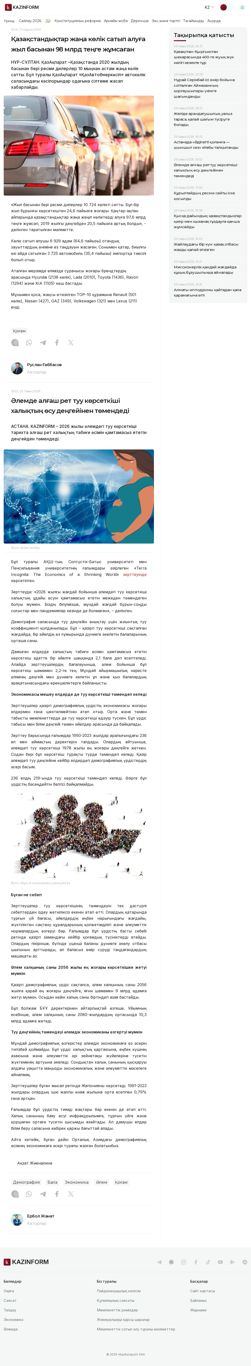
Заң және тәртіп (166, 21)
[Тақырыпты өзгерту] (227, 7)
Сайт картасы (202, 1291)
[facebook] (195, 1262)
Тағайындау (193, 21)
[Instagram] (15, 343)
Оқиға (9, 1291)
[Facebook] (57, 343)
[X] (71, 343)
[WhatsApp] (29, 343)
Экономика (76, 1182)
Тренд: (9, 21)
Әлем (101, 1182)
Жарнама (198, 1310)
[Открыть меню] (242, 7)
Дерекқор (140, 21)
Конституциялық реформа (77, 21)
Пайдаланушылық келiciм (119, 1291)
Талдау (10, 1310)
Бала (52, 1182)
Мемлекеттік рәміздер (117, 1310)
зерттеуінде (135, 574)
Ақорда (214, 21)
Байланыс (198, 1300)
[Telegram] (43, 343)
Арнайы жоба (116, 21)
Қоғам (19, 331)
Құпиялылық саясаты (115, 1300)
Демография (26, 1182)
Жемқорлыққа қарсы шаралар (123, 1319)
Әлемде (11, 1329)
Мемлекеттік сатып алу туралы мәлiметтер (136, 1329)
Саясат (10, 1300)
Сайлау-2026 (30, 21)
